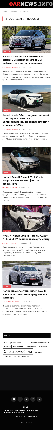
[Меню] (4, 4)
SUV (25, 343)
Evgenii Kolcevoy (9, 188)
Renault (26, 11)
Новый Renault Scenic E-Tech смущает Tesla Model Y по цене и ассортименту (25, 237)
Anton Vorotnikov (10, 67)
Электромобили (18, 351)
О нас (25, 407)
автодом (38, 352)
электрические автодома (21, 356)
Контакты (20, 416)
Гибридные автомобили (39, 343)
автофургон (7, 356)
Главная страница (9, 11)
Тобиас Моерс (43, 346)
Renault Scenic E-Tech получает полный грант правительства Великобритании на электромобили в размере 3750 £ (25, 120)
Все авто (20, 11)
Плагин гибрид (31, 346)
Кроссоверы (18, 346)
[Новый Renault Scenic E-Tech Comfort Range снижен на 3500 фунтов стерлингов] (26, 160)
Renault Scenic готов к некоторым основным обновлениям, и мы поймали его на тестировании (22, 60)
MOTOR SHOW (16, 343)
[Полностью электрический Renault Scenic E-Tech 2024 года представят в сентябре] (26, 274)
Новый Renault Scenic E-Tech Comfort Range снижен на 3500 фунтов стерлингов (23, 181)
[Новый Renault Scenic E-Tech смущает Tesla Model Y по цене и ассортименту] (26, 218)
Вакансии (32, 416)
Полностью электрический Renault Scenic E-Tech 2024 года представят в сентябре (25, 295)
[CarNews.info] (31, 4)
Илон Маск (7, 346)
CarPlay (6, 343)
